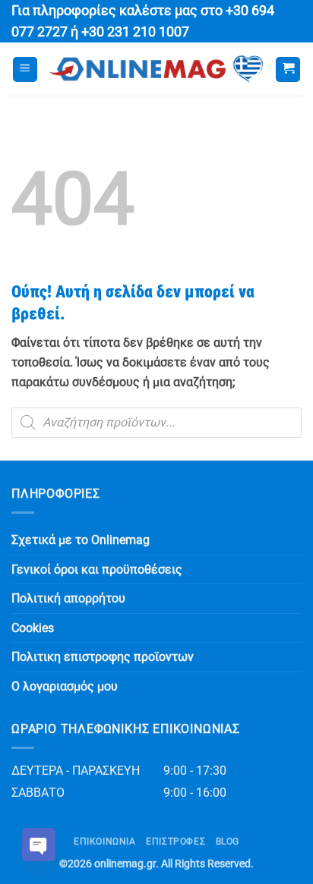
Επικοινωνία (105, 841)
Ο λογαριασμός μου (64, 686)
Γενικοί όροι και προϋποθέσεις (96, 569)
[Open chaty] (38, 844)
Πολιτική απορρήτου (68, 598)
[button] (25, 69)
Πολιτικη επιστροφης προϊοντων (102, 657)
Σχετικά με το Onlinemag (80, 540)
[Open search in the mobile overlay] (156, 422)
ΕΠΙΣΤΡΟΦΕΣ (175, 841)
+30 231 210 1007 (135, 31)
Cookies (32, 628)
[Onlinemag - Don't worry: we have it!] (156, 69)
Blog (227, 841)
